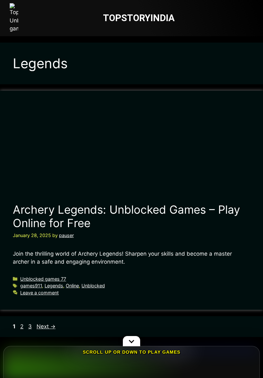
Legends (54, 285)
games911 (31, 285)
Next (46, 326)
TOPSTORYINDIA (139, 17)
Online (72, 285)
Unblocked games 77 (43, 279)
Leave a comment (39, 292)
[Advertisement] (131, 151)
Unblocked (93, 285)
